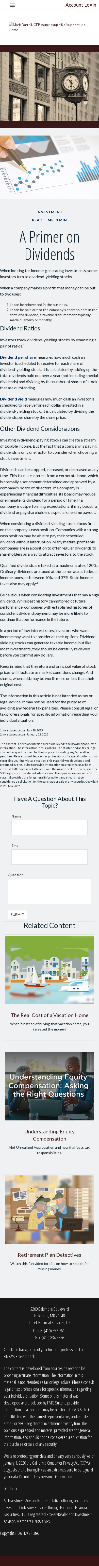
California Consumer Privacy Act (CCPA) (61, 1463)
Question (16, 875)
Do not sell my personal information (45, 1477)
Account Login (80, 5)
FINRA (36, 1521)
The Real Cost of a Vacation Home (50, 1015)
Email (16, 845)
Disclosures (12, 1488)
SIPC (47, 1521)
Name (16, 816)
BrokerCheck (25, 1356)
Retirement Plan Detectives (49, 1255)
